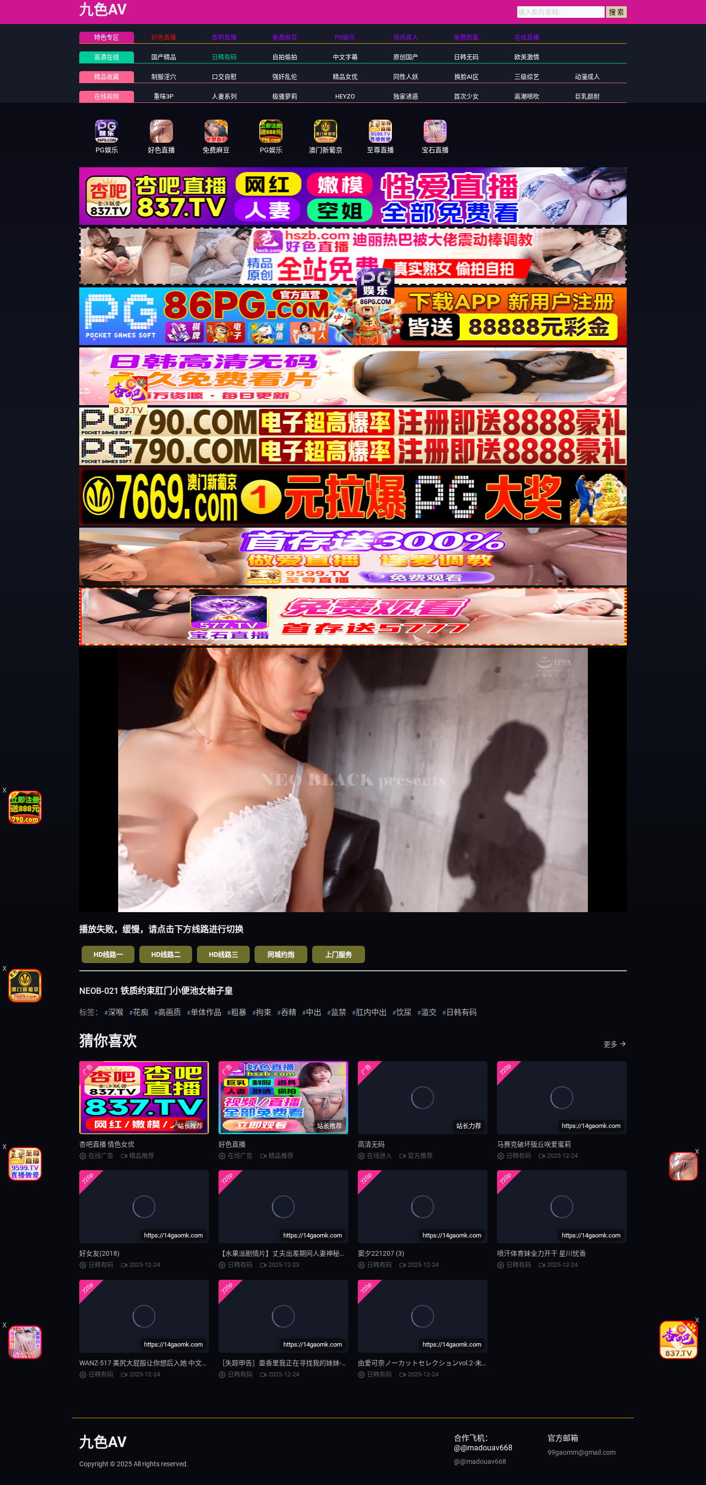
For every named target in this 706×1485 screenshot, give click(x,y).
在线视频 (106, 96)
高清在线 (106, 57)
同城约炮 (281, 954)
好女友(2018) (99, 1253)
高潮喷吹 (526, 96)
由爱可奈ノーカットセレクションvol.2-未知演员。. (434, 1363)
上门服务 (338, 954)
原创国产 (405, 57)
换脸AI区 (466, 76)
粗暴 (238, 1012)
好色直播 (232, 1144)
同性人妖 (405, 76)
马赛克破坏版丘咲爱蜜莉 (534, 1144)
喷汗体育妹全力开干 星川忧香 (541, 1253)
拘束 (263, 1012)
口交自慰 (224, 76)
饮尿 (404, 1012)
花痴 (140, 1012)
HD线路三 (223, 954)
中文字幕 (345, 57)
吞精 (288, 1012)
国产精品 (163, 57)
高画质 (169, 1012)
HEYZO (345, 96)
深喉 (115, 1012)
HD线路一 (108, 954)
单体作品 (206, 1012)
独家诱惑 (405, 96)
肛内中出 (371, 1012)
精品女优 (345, 76)
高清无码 (371, 1144)
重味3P (163, 96)
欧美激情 (526, 57)
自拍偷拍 (284, 57)
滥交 (429, 1012)
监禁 (338, 1012)
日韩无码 (466, 57)
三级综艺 (526, 76)
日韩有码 (224, 57)
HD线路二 (166, 954)
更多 (610, 1044)
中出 (313, 1012)
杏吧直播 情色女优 (106, 1144)
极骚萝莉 (284, 96)
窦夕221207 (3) (381, 1253)
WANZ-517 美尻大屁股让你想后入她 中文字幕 (147, 1363)
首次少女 (466, 96)
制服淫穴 (163, 76)
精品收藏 (106, 76)
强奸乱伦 (284, 76)
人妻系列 (224, 96)
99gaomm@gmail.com (582, 1452)
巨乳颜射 (587, 96)
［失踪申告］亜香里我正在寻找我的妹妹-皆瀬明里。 (297, 1363)
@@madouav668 (480, 1461)
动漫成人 (587, 76)
